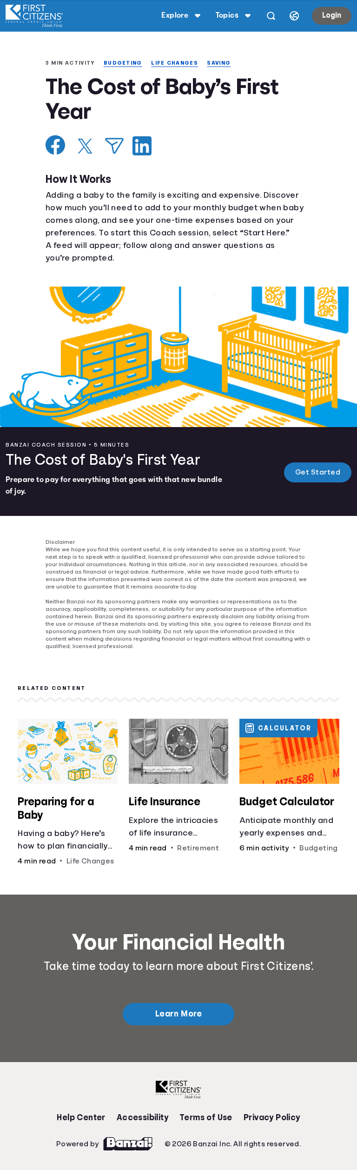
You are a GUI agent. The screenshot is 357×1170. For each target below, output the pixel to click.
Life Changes (180, 63)
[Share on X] (85, 147)
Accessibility (142, 1128)
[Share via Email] (114, 147)
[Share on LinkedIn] (142, 146)
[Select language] (292, 15)
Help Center (81, 1128)
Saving (226, 63)
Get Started (318, 473)
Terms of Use (206, 1128)
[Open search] (269, 15)
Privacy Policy (272, 1128)
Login (330, 15)
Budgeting (127, 63)
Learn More (178, 1024)
